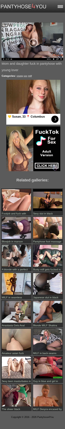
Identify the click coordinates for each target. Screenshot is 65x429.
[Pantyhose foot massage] (47, 239)
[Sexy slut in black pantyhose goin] (47, 211)
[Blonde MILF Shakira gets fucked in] (47, 322)
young (20, 76)
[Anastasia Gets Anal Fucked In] (16, 322)
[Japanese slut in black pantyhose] (47, 294)
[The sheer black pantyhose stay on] (16, 406)
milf (30, 76)
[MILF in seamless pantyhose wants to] (16, 294)
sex (25, 76)
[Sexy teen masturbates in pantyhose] (16, 378)
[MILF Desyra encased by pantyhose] (47, 406)
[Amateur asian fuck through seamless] (16, 350)
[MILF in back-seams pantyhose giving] (47, 350)
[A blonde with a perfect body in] (16, 267)
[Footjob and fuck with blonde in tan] (16, 211)
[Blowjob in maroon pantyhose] (16, 239)
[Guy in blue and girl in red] (47, 378)
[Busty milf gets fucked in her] (47, 267)
